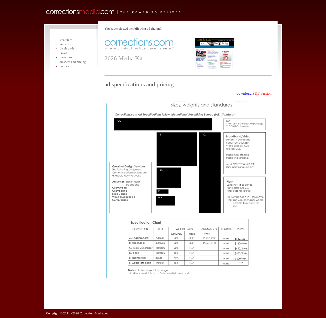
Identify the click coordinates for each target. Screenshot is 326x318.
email (63, 53)
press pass (66, 57)
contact (64, 66)
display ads (67, 48)
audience (65, 44)
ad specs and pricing (73, 62)
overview (66, 39)
